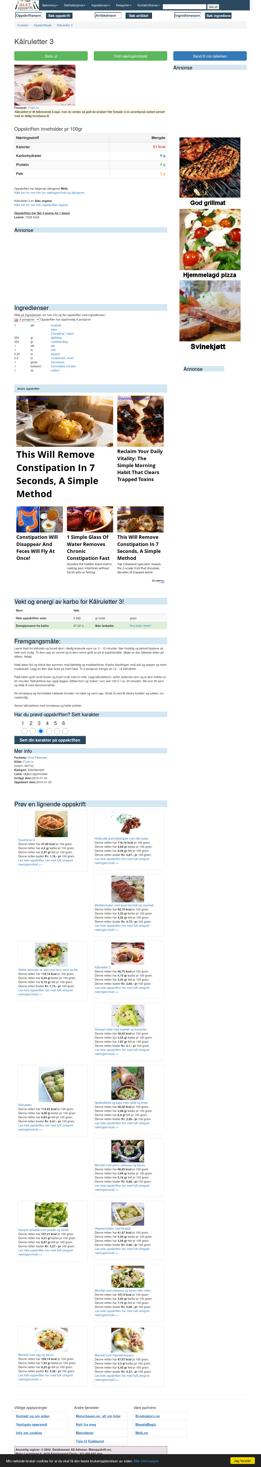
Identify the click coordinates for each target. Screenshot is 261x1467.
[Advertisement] (90, 263)
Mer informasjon (146, 1460)
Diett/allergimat (73, 5)
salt (53, 350)
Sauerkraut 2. (27, 840)
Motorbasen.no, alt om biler (98, 1416)
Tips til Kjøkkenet (90, 1441)
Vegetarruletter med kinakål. (113, 1228)
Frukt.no (33, 108)
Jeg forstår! (242, 1460)
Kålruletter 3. (103, 967)
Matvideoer (85, 1432)
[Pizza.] (210, 244)
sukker (55, 370)
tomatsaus (57, 362)
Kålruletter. (25, 1105)
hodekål (56, 325)
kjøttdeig (56, 337)
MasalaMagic (145, 1424)
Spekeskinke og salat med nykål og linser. (122, 1103)
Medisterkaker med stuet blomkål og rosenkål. (124, 905)
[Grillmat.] (210, 173)
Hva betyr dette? (140, 626)
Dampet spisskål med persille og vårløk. (44, 1230)
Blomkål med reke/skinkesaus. (114, 1355)
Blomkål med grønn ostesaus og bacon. (120, 1165)
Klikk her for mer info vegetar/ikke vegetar (41, 205)
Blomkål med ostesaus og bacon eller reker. (123, 1290)
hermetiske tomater (63, 366)
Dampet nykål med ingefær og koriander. (121, 1029)
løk (53, 346)
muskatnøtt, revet (62, 358)
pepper (55, 354)
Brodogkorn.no (147, 1416)
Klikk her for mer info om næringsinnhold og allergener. (49, 192)
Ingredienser (100, 5)
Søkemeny (49, 5)
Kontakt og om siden (33, 1416)
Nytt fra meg (86, 1424)
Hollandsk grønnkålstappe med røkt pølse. (122, 838)
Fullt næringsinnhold (130, 56)
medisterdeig (59, 342)
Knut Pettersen (37, 757)
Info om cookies (29, 1432)
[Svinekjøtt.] (210, 316)
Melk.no (141, 1432)
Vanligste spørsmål (31, 1424)
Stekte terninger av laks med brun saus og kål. (48, 969)
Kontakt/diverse (148, 5)
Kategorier (122, 5)
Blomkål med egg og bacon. (36, 1355)
